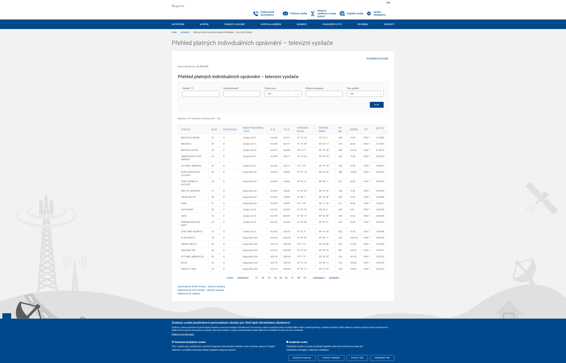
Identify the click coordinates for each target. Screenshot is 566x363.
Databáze (185, 32)
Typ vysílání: (353, 88)
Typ (366, 129)
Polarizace (230, 129)
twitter (368, 2)
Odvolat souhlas (302, 358)
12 (262, 277)
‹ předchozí (242, 277)
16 (286, 277)
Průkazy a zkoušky (234, 24)
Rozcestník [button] (178, 24)
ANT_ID (380, 128)
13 (269, 277)
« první (229, 277)
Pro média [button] (362, 24)
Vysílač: (186, 88)
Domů (174, 32)
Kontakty (389, 24)
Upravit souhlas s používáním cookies (6, 316)
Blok (214, 129)
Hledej (380, 2)
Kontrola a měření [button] (271, 24)
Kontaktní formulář (377, 58)
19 (304, 277)
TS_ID (286, 129)
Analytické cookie (298, 342)
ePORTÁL (204, 24)
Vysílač (185, 129)
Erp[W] (354, 129)
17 (292, 277)
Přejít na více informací (183, 334)
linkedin (373, 2)
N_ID (272, 129)
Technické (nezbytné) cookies (190, 342)
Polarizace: (271, 88)
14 (275, 277)
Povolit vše (357, 358)
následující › (319, 277)
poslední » (334, 277)
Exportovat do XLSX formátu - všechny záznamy (201, 286)
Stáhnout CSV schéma (189, 293)
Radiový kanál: (230, 88)
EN (388, 2)
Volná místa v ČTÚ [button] (332, 24)
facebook (363, 2)
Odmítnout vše (382, 358)
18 (298, 277)
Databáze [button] (302, 24)
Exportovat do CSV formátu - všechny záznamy (201, 290)
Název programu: (315, 88)
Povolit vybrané (331, 358)
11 (256, 277)
